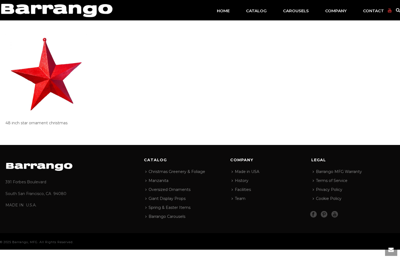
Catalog (256, 10)
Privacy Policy (329, 189)
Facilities (243, 189)
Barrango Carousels (167, 216)
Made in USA (247, 171)
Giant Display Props (167, 198)
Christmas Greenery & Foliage (177, 171)
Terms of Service (331, 180)
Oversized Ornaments (169, 189)
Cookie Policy (328, 198)
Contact (373, 10)
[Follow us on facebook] (313, 214)
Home (223, 10)
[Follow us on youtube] (334, 214)
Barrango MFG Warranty (339, 171)
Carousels (296, 10)
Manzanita (158, 180)
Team (240, 198)
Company (336, 10)
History (241, 180)
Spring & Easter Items (169, 207)
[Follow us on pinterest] (324, 214)
